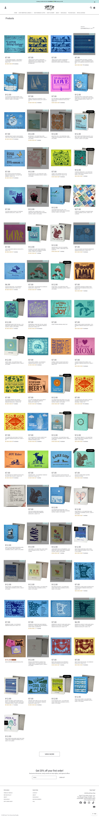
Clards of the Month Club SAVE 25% (81, 219)
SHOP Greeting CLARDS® (25, 12)
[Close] (94, 2)
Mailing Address (37, 799)
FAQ (34, 801)
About (5, 797)
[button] (91, 7)
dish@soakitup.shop (89, 793)
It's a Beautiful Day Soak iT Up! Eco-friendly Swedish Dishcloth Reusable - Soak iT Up (19, 812)
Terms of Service (8, 793)
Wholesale (7, 799)
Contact (35, 793)
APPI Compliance (8, 801)
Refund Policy (7, 795)
